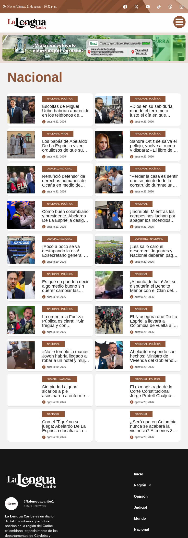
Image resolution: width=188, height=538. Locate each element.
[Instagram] (181, 6)
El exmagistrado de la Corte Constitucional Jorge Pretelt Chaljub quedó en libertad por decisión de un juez (151, 395)
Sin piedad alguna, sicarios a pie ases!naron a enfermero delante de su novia (65, 393)
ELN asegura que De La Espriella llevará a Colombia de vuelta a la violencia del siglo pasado (153, 325)
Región (140, 496)
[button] (156, 496)
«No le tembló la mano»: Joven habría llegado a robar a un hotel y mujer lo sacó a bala (66, 358)
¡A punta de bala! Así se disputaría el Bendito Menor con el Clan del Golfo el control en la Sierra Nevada (153, 290)
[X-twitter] (136, 6)
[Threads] (170, 6)
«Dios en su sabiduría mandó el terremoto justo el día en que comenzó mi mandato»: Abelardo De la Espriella (153, 115)
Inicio (138, 485)
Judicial (140, 518)
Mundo (140, 529)
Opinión (141, 507)
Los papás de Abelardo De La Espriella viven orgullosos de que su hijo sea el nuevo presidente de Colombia (65, 150)
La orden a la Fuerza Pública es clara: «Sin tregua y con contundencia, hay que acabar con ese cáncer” (65, 325)
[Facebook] (125, 6)
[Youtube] (147, 6)
